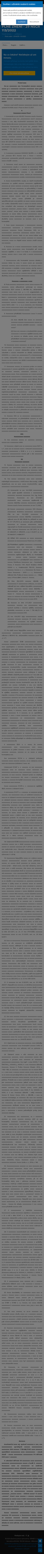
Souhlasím (21, 22)
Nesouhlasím (34, 22)
